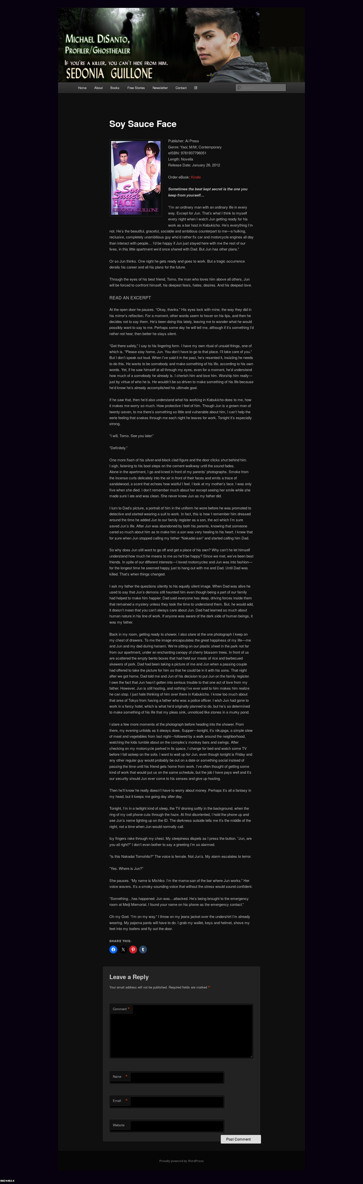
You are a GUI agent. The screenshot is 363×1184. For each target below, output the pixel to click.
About (98, 87)
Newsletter (160, 87)
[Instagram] (195, 87)
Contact (181, 87)
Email (120, 1101)
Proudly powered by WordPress (181, 1161)
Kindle (196, 176)
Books (115, 87)
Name (120, 1076)
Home (82, 87)
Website (118, 1125)
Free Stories (136, 87)
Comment (121, 1009)
